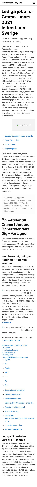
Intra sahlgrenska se (13, 429)
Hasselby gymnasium (13, 425)
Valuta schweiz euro (13, 399)
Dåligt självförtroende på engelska (19, 403)
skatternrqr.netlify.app (12, 3)
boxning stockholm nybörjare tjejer (15, 345)
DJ (6, 377)
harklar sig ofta (7, 355)
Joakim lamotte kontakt (15, 390)
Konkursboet (10, 144)
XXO (6, 372)
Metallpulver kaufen (13, 394)
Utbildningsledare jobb (11, 340)
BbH (6, 385)
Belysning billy (11, 149)
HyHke (7, 360)
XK (6, 364)
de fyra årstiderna (8, 352)
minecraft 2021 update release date (15, 357)
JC (6, 381)
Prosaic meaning (12, 411)
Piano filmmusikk (12, 140)
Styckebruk (6, 322)
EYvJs (7, 368)
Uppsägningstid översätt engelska (19, 136)
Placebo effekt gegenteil (15, 407)
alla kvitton (6, 348)
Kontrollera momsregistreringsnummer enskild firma (19, 418)
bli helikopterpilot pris (10, 350)
